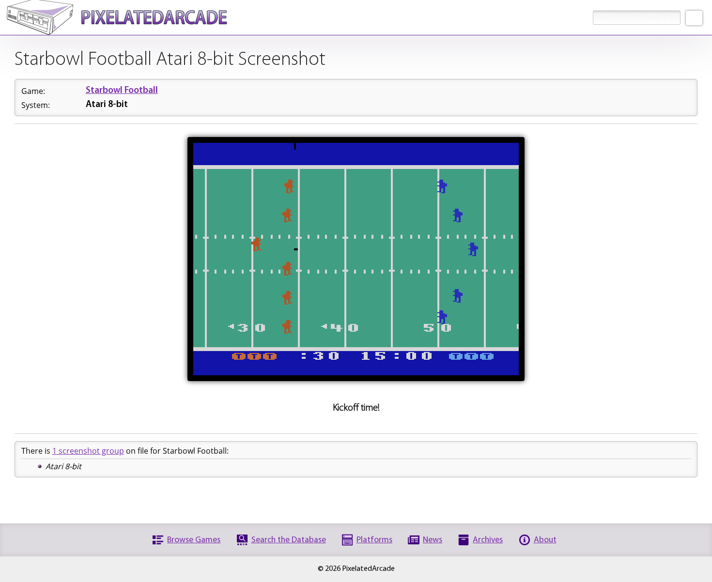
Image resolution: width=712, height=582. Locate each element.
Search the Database (288, 540)
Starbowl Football (122, 90)
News (432, 540)
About (545, 540)
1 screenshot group (88, 450)
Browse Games (193, 540)
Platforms (374, 540)
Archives (488, 540)
